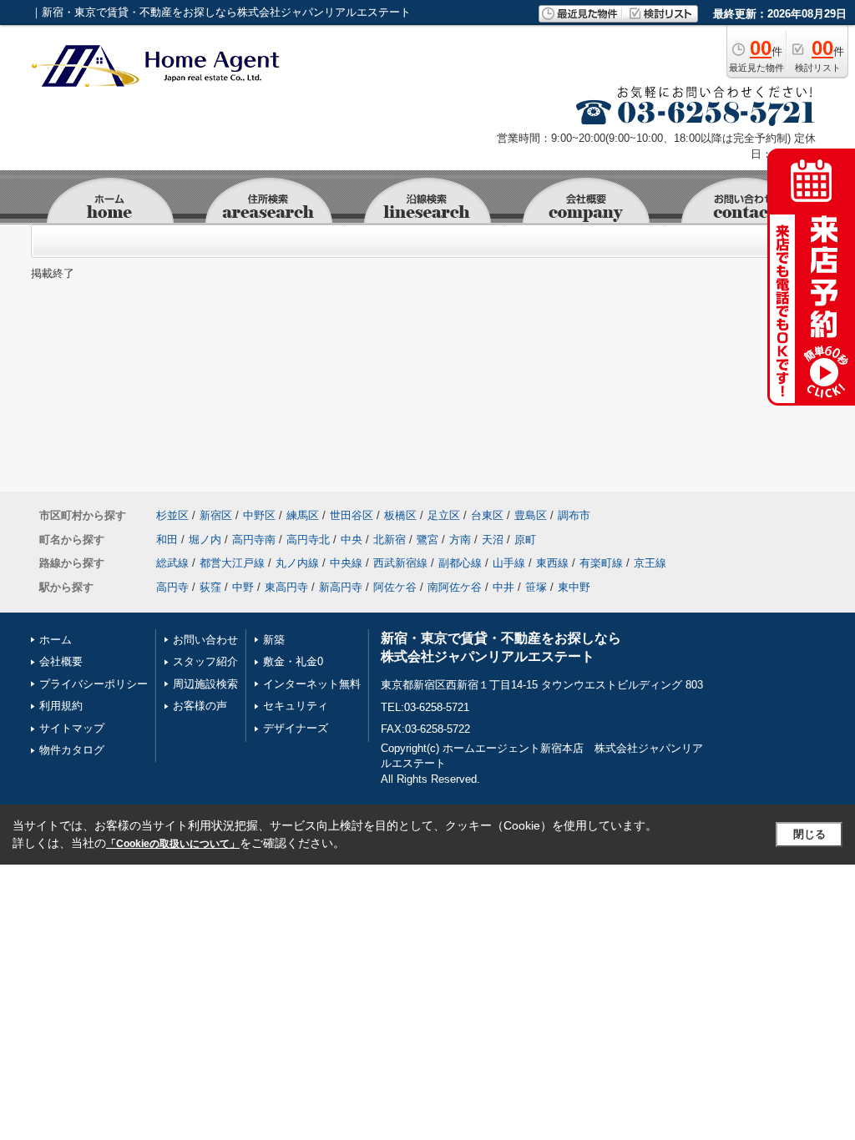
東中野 (574, 587)
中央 (351, 539)
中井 (503, 587)
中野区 (259, 515)
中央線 (346, 563)
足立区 (444, 515)
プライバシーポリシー (93, 684)
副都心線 (460, 563)
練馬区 (302, 515)
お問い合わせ (205, 639)
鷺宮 (427, 539)
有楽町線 (601, 563)
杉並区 (172, 515)
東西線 (552, 563)
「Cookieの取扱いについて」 (173, 844)
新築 (274, 639)
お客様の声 (200, 705)
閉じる (809, 834)
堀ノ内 (205, 539)
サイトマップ (71, 728)
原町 (525, 539)
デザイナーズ (295, 728)
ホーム (55, 639)
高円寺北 (308, 539)
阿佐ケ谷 (395, 587)
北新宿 (389, 539)
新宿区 (216, 515)
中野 (243, 587)
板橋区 (400, 515)
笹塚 (536, 587)
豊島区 (530, 515)
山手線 (509, 563)
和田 (167, 539)
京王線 (650, 563)
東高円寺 (286, 587)
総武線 (172, 563)
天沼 (492, 539)
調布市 (574, 515)
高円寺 (172, 587)
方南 (460, 539)
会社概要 (61, 661)
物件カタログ (71, 750)
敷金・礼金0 (293, 661)
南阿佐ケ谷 (455, 587)
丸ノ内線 (297, 563)
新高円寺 (340, 587)
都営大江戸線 (232, 563)
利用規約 (61, 705)
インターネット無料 (312, 684)
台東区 (487, 515)
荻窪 (210, 587)
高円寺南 (254, 539)
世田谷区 (351, 515)
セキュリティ (295, 705)
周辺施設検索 (205, 684)
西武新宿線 (400, 563)
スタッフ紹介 (205, 661)
